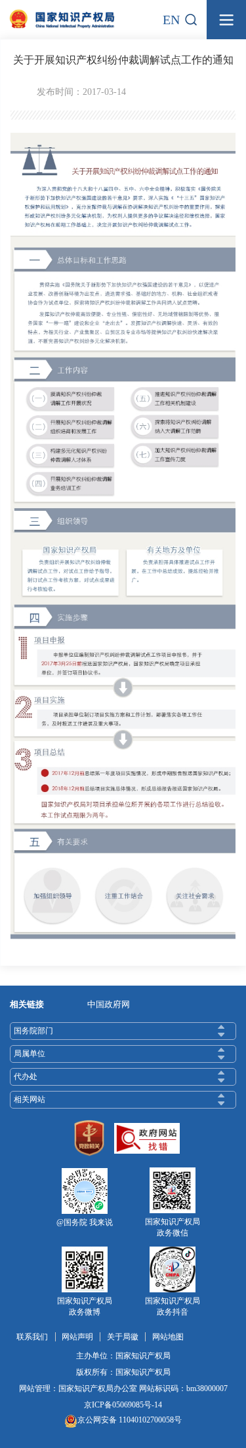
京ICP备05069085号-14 (123, 1404)
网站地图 (168, 1336)
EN (171, 19)
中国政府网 (108, 1004)
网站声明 (77, 1336)
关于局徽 (122, 1336)
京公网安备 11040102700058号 (129, 1419)
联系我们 (32, 1336)
